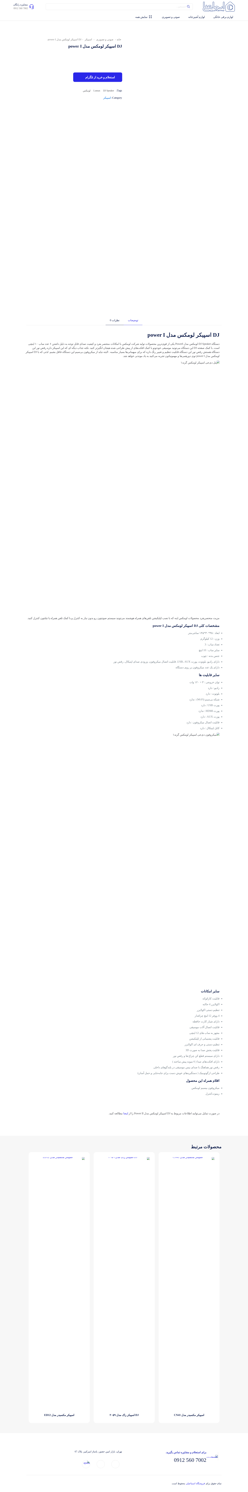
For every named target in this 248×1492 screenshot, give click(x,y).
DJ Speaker (108, 90)
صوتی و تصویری (104, 39)
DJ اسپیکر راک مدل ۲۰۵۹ (124, 1415)
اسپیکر (88, 39)
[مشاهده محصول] (168, 1162)
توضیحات (133, 320)
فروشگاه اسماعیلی (195, 1483)
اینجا (125, 1113)
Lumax (96, 90)
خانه (119, 39)
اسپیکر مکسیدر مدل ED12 (59, 1415)
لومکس (86, 90)
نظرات (114, 320)
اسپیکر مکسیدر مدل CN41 (189, 1415)
